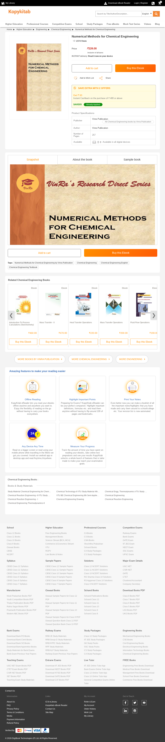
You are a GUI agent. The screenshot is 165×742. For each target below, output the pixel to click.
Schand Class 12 (91, 599)
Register (144, 3)
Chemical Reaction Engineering (119, 499)
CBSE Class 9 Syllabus (17, 577)
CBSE (9, 551)
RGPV (48, 551)
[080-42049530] (153, 3)
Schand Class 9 (91, 610)
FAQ (8, 705)
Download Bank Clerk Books (19, 640)
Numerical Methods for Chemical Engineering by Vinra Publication (44, 263)
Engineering (41, 29)
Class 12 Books (13, 533)
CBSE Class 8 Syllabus (17, 580)
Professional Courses (37, 24)
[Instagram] (134, 711)
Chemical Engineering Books (135, 654)
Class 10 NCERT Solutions (96, 573)
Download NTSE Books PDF (57, 673)
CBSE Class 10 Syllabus (17, 573)
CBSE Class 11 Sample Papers (59, 570)
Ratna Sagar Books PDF (17, 606)
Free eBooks (113, 24)
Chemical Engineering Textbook (23, 267)
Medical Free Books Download (136, 669)
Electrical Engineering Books (135, 647)
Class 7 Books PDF (131, 599)
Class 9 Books (13, 544)
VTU (47, 547)
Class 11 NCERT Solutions (96, 570)
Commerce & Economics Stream (59, 544)
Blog (157, 24)
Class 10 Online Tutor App (95, 676)
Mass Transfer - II (46, 322)
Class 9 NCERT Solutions (95, 584)
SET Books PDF (14, 676)
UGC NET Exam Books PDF (19, 666)
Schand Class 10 (91, 606)
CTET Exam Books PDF (17, 669)
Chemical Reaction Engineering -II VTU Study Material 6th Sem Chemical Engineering (29, 495)
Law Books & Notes (54, 554)
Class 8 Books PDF (131, 596)
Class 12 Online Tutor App (95, 673)
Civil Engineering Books (133, 643)
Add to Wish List (86, 78)
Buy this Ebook (23, 341)
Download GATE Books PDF (57, 676)
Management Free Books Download (138, 673)
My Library (88, 716)
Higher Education (14, 24)
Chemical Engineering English (114, 263)
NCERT (10, 554)
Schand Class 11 (91, 603)
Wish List (88, 712)
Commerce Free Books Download (137, 680)
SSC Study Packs (91, 647)
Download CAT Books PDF (57, 680)
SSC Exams (128, 551)
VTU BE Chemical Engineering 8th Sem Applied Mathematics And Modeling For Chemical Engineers (78, 495)
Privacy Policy (13, 709)
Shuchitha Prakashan (93, 544)
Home (9, 29)
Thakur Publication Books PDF (20, 603)
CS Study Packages (93, 554)
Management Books (54, 537)
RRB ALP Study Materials (56, 650)
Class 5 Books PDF (131, 606)
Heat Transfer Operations (81, 322)
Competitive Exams (62, 24)
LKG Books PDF (130, 610)
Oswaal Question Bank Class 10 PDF (61, 624)
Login (136, 3)
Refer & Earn (89, 702)
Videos (147, 24)
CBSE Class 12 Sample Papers (59, 566)
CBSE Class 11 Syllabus (17, 570)
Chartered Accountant (132, 580)
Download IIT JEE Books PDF (58, 666)
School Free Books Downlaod (136, 676)
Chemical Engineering (61, 29)
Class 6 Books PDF (131, 603)
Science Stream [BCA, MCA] (57, 540)
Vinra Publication (100, 119)
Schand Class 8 (91, 614)
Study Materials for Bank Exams (20, 650)
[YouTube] (144, 703)
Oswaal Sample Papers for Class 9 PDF (62, 617)
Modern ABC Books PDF (17, 614)
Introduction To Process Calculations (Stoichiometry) (21, 323)
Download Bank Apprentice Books (22, 647)
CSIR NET (127, 570)
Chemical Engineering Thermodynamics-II (26, 503)
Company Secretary (131, 584)
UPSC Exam (128, 554)
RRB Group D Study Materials (58, 640)
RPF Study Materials (54, 647)
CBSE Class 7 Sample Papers (58, 584)
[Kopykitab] (18, 11)
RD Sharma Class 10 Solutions (97, 577)
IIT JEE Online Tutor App (94, 666)
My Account (89, 705)
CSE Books (128, 640)
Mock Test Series (131, 24)
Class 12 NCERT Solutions (96, 566)
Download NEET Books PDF (57, 669)
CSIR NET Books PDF (16, 673)
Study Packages (95, 24)
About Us (11, 702)
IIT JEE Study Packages (94, 640)
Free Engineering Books (56, 533)
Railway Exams (129, 533)
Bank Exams (128, 537)
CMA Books (89, 540)
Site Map (49, 712)
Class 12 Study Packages (95, 636)
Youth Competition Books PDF (20, 599)
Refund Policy (13, 723)
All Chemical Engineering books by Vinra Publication (128, 122)
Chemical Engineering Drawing (70, 499)
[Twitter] (134, 703)
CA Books (88, 533)
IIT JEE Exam (128, 544)
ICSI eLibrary (51, 702)
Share (108, 78)
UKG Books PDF (130, 614)
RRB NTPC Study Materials (57, 643)
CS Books (88, 537)
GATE (125, 573)
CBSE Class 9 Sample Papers (58, 577)
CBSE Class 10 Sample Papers (59, 573)
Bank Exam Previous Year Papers (21, 654)
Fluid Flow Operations (140, 322)
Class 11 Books (13, 537)
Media (9, 716)
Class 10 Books (13, 540)
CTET (125, 577)
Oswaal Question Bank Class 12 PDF (61, 621)
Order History (90, 709)
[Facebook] (125, 703)
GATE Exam (128, 540)
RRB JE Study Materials (55, 636)
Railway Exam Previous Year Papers (61, 654)
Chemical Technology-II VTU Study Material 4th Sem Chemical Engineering (78, 491)
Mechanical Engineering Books (136, 636)
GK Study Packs (91, 643)
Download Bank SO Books (18, 643)
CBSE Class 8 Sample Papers (58, 580)
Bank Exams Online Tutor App (97, 669)
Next (153, 315)
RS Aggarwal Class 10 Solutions (98, 580)
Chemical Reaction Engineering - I (23, 499)
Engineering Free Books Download (138, 666)
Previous (11, 315)
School (79, 24)
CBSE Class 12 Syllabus (17, 566)
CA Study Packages (92, 551)
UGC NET (127, 566)
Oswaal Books (13, 547)
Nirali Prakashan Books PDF (19, 596)
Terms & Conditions (15, 712)
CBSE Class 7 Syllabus (17, 584)
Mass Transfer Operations (111, 322)
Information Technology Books (136, 650)
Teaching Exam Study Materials (20, 680)
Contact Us (10, 691)
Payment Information (16, 719)
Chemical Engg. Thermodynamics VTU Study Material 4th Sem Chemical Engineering (126, 491)
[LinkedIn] (125, 711)
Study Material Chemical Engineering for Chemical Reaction (29, 491)
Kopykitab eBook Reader (56, 705)
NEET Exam (128, 547)
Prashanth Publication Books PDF (21, 610)
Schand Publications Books (96, 596)
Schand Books (90, 547)
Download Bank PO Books (18, 636)
